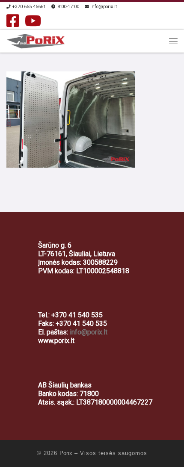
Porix (65, 453)
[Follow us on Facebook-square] (12, 20)
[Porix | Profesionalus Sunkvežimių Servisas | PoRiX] (35, 40)
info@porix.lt (88, 332)
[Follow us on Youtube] (33, 20)
